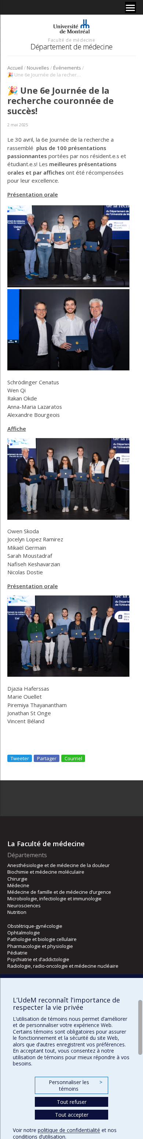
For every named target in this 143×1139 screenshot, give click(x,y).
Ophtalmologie (23, 932)
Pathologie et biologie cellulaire (42, 939)
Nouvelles (38, 67)
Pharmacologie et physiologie (40, 946)
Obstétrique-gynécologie (34, 926)
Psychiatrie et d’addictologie (38, 959)
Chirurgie (17, 878)
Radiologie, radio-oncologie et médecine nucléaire (62, 966)
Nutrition (16, 912)
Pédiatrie (17, 952)
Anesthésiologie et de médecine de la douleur (58, 865)
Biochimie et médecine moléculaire (45, 872)
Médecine (18, 885)
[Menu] (130, 7)
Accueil (15, 67)
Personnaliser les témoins (75, 1085)
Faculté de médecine (71, 40)
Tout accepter (71, 1114)
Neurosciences (24, 905)
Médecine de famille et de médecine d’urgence (59, 892)
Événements (67, 67)
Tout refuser (72, 1101)
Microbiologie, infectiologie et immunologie (54, 898)
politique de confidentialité (69, 1130)
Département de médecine (71, 47)
